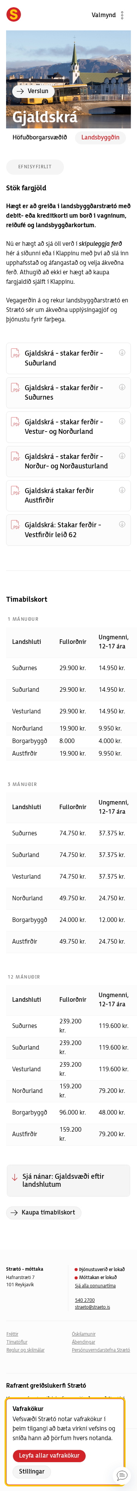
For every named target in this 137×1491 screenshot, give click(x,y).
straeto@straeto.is (92, 1307)
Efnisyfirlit (35, 167)
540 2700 (85, 1300)
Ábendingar (83, 1342)
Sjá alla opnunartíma (95, 1286)
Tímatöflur (16, 1342)
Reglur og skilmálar (25, 1350)
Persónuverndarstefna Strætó (101, 1350)
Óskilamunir (84, 1334)
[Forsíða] (13, 15)
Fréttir (12, 1334)
